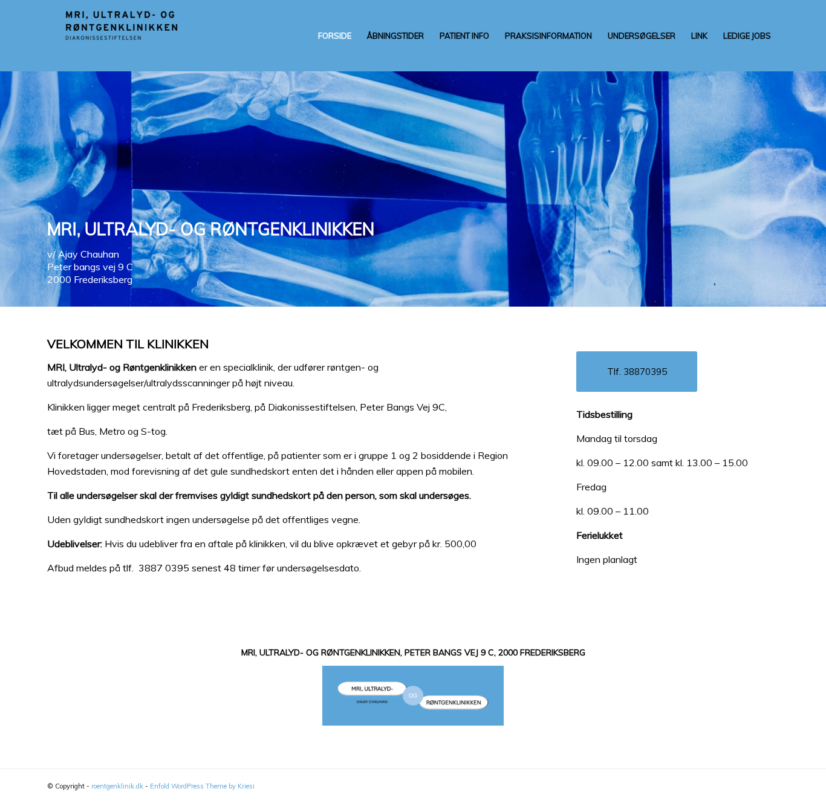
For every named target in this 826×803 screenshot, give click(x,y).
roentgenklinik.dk (117, 786)
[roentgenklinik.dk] (138, 35)
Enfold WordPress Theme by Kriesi (202, 786)
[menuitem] (334, 35)
